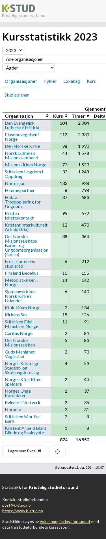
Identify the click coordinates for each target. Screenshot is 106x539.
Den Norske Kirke (22, 146)
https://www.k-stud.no (22, 510)
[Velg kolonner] (57, 451)
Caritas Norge (19, 333)
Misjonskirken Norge (25, 164)
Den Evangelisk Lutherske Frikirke (22, 125)
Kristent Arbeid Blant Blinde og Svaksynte (25, 430)
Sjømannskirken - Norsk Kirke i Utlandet (21, 296)
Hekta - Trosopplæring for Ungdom (23, 201)
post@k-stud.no (16, 505)
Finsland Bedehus (21, 273)
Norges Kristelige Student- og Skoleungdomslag (22, 368)
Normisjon (15, 183)
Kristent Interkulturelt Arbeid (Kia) (26, 227)
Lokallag (71, 81)
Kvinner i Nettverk (22, 402)
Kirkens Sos (16, 314)
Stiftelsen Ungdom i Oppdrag (24, 174)
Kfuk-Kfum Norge (22, 307)
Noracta (13, 409)
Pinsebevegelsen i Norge (22, 137)
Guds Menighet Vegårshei (20, 354)
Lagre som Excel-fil (24, 450)
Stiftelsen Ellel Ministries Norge (21, 324)
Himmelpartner (20, 190)
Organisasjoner (21, 81)
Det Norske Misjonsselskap (20, 342)
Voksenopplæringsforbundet (65, 521)
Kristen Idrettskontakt (19, 215)
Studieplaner (17, 94)
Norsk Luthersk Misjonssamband (21, 155)
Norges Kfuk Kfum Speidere (23, 381)
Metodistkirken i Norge (21, 282)
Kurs (91, 81)
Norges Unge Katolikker (18, 393)
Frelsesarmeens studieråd (20, 264)
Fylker (50, 81)
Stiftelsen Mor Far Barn (22, 419)
